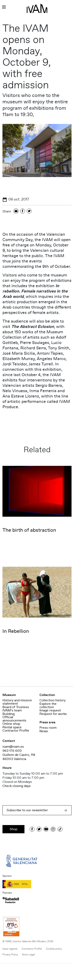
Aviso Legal (28, 954)
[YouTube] (46, 829)
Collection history (52, 700)
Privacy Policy (10, 954)
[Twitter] (29, 211)
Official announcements (14, 719)
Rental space (12, 727)
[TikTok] (60, 829)
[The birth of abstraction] (37, 491)
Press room (48, 728)
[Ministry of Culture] (37, 884)
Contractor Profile (15, 731)
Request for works (53, 714)
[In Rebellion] (37, 592)
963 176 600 (12, 751)
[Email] (16, 211)
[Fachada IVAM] (37, 150)
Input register (9, 948)
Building (8, 714)
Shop (13, 829)
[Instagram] (53, 829)
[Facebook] (22, 211)
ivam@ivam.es (13, 747)
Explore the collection (48, 705)
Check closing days (16, 786)
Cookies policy (54, 948)
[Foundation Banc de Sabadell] (10, 900)
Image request (50, 710)
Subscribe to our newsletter (27, 810)
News (43, 731)
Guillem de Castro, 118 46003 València (18, 757)
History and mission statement (17, 702)
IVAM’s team (12, 710)
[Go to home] (22, 861)
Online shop (11, 724)
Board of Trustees (15, 707)
